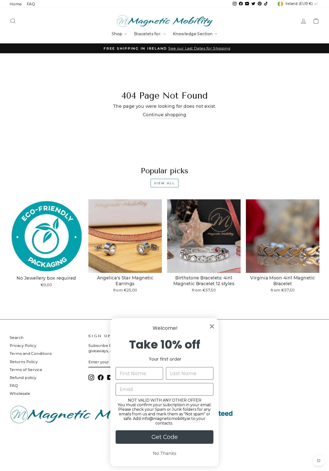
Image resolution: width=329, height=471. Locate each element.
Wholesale (20, 393)
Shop (117, 34)
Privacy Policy (23, 345)
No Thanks (164, 453)
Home (16, 4)
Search (17, 337)
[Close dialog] (212, 326)
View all (164, 183)
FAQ (31, 4)
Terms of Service (26, 369)
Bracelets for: (148, 34)
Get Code (164, 436)
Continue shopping (164, 114)
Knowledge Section (193, 34)
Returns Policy (24, 361)
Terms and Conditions (31, 353)
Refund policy (23, 377)
